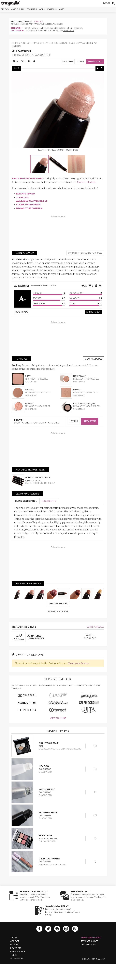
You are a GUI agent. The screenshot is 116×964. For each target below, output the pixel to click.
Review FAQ (16, 948)
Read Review (21, 312)
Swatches (52, 9)
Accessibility (16, 958)
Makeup (38, 43)
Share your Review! (78, 663)
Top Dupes (22, 197)
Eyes (47, 43)
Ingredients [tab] (49, 501)
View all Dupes (93, 358)
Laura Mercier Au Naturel (27, 178)
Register (89, 421)
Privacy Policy (17, 951)
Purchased (97, 253)
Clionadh (16, 28)
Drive (28, 376)
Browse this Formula (29, 208)
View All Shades (58, 603)
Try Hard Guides (89, 941)
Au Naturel (21, 50)
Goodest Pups (88, 944)
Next (102, 68)
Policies (14, 944)
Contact (14, 941)
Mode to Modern (86, 182)
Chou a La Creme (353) (84, 403)
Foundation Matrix (36, 9)
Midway (77, 390)
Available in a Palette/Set (31, 201)
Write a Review (95, 626)
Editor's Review (25, 193)
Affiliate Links (84, 253)
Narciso (29, 390)
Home (15, 43)
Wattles (29, 403)
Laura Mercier (22, 55)
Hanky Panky (79, 376)
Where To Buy (93, 312)
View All (38, 21)
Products (26, 43)
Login (106, 3)
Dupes (80, 61)
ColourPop (17, 30)
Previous (97, 68)
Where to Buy (95, 61)
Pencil (71, 43)
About (13, 937)
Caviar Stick (84, 43)
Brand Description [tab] (25, 501)
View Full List (58, 718)
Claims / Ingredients (28, 204)
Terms (13, 955)
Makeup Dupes (17, 9)
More (61, 9)
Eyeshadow (59, 43)
